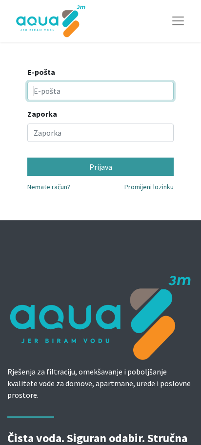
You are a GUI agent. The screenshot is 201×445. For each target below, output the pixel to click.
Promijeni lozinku (149, 186)
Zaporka (42, 114)
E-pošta (41, 72)
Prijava (100, 167)
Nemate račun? (48, 186)
